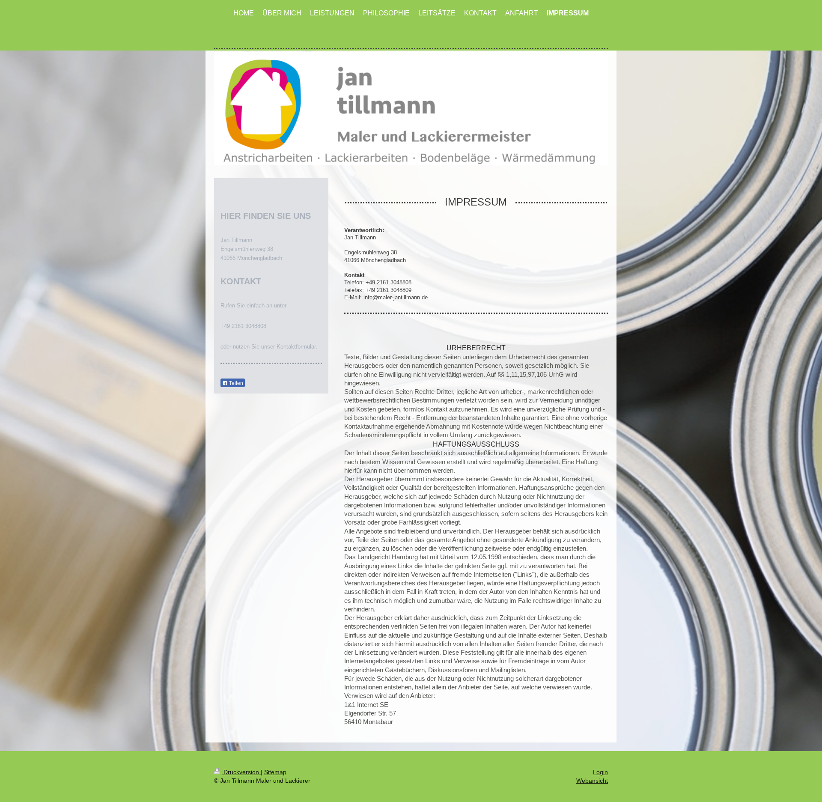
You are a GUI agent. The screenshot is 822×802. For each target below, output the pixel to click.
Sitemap (275, 772)
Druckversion (241, 772)
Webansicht (592, 780)
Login (600, 772)
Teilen (235, 383)
